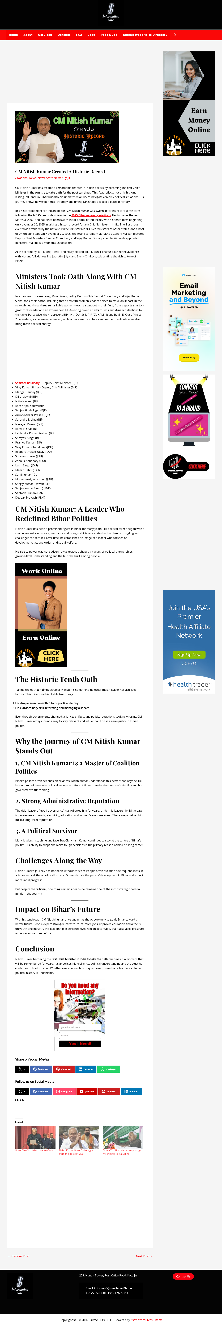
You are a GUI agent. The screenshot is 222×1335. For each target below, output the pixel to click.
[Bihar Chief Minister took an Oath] (35, 1137)
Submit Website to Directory (145, 34)
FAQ (79, 34)
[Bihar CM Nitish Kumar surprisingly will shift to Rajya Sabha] (123, 1137)
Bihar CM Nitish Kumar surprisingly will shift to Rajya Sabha (122, 1152)
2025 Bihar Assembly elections (91, 215)
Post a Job (109, 34)
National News (26, 178)
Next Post (144, 1256)
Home (13, 34)
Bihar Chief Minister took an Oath (34, 1150)
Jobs (91, 34)
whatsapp (111, 1069)
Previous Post (18, 1256)
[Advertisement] (80, 77)
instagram (66, 1091)
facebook (43, 1069)
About (28, 34)
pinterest (66, 1069)
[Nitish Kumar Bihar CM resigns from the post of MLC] (79, 1137)
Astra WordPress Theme (147, 1320)
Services (45, 34)
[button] (175, 35)
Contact (64, 34)
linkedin (88, 1069)
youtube (89, 1091)
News (41, 178)
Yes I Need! (80, 1043)
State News (53, 178)
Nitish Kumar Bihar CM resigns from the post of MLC (76, 1152)
